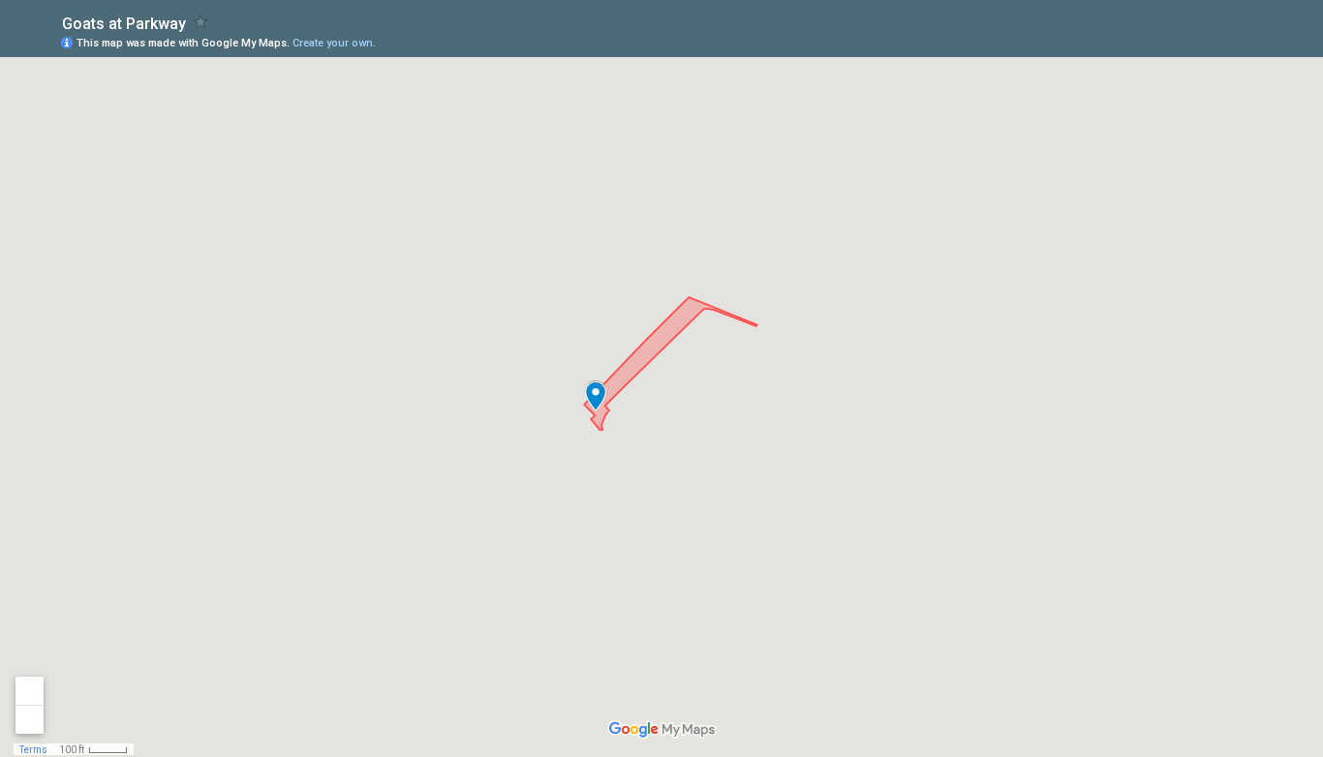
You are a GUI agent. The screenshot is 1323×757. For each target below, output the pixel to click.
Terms (33, 749)
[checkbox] (201, 22)
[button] (595, 395)
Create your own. (334, 43)
